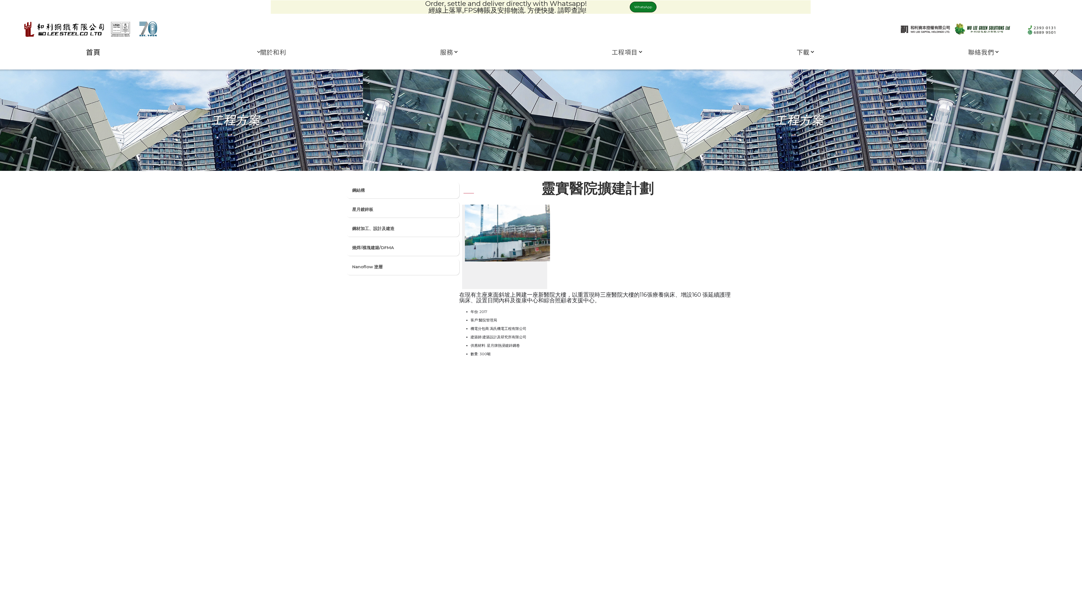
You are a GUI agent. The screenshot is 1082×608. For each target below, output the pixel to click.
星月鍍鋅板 (362, 209)
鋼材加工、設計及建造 (373, 228)
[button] (271, 51)
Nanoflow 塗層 (367, 266)
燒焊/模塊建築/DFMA (373, 247)
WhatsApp (643, 7)
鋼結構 (358, 190)
